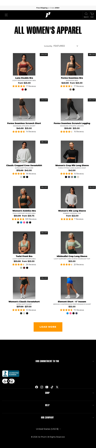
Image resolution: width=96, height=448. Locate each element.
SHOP (47, 393)
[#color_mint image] (24, 242)
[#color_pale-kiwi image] (24, 152)
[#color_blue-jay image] (72, 288)
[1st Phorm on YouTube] (47, 387)
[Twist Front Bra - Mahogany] (24, 268)
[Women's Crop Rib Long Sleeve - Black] (66, 177)
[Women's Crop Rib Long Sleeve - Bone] (78, 177)
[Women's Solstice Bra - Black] (30, 222)
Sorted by (48, 46)
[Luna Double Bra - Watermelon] (22, 89)
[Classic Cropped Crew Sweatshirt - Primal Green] (24, 177)
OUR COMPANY (47, 417)
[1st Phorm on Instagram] (41, 387)
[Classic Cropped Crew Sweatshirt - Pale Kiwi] (21, 177)
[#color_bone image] (72, 197)
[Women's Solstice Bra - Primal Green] (18, 222)
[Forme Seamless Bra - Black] (73, 89)
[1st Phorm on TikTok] (52, 387)
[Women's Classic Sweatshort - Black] (27, 313)
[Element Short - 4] (67, 313)
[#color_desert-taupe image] (72, 64)
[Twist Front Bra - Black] (27, 268)
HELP (47, 405)
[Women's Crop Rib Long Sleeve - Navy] (69, 177)
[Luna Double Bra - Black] (25, 89)
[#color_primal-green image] (24, 197)
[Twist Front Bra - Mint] (21, 268)
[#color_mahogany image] (24, 64)
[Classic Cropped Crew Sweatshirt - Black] (27, 177)
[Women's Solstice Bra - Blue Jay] (21, 222)
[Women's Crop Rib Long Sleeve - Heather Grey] (72, 177)
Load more (48, 327)
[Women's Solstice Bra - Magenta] (24, 222)
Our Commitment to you (47, 361)
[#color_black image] (72, 152)
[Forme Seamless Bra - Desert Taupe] (70, 89)
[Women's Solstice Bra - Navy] (27, 222)
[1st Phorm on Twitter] (57, 387)
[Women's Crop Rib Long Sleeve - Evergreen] (75, 177)
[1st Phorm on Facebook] (36, 387)
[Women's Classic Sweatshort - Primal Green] (21, 313)
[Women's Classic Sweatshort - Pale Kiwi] (24, 313)
